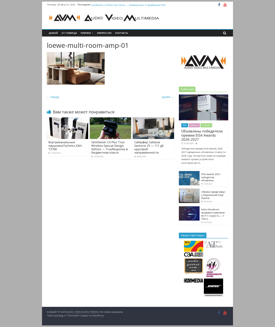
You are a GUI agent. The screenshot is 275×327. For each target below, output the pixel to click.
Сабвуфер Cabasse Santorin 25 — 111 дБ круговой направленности (149, 147)
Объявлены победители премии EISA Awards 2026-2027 (121, 4)
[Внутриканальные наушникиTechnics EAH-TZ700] (67, 119)
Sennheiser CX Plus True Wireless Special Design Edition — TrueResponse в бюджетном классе (109, 147)
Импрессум (104, 32)
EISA (185, 125)
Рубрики (86, 32)
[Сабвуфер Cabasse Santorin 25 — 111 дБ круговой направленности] (153, 119)
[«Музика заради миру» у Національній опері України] (189, 190)
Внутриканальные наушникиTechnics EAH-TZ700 (65, 145)
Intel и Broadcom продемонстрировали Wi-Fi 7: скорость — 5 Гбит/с (213, 214)
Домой (53, 32)
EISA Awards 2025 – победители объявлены (211, 177)
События (206, 125)
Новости (194, 125)
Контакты (121, 32)
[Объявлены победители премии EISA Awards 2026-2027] (203, 96)
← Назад (53, 97)
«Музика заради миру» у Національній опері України (213, 194)
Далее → (168, 97)
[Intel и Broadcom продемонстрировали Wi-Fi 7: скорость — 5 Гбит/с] (189, 207)
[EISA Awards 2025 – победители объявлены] (189, 172)
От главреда (69, 32)
